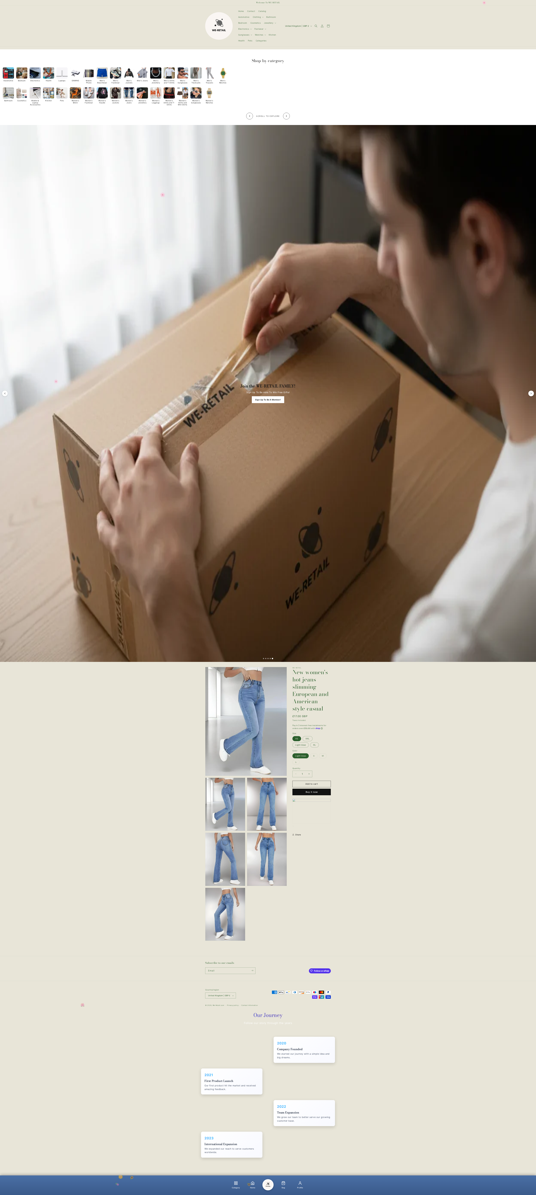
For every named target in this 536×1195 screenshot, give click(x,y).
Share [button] (298, 834)
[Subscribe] (252, 970)
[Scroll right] (286, 116)
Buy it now (312, 792)
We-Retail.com (218, 1005)
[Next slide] (531, 393)
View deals (268, 400)
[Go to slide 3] (268, 658)
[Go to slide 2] (265, 658)
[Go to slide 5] (272, 658)
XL (314, 745)
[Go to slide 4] (270, 658)
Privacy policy (233, 1005)
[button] (258, 17)
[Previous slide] (5, 393)
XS (296, 738)
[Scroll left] (249, 116)
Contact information (249, 1005)
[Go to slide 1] (263, 658)
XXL (308, 738)
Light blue (300, 745)
